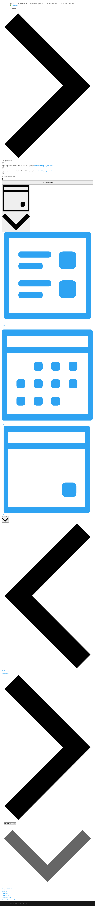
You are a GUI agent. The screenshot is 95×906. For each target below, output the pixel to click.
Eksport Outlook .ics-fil (8, 900)
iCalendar (4, 891)
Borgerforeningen (35, 4)
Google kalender (7, 889)
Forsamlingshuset (51, 4)
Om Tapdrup (21, 4)
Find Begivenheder (47, 182)
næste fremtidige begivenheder (43, 166)
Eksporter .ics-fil (6, 897)
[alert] (47, 164)
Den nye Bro (13, 8)
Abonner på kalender (10, 823)
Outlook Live (5, 895)
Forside (11, 4)
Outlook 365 (5, 893)
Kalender (64, 4)
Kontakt (71, 4)
